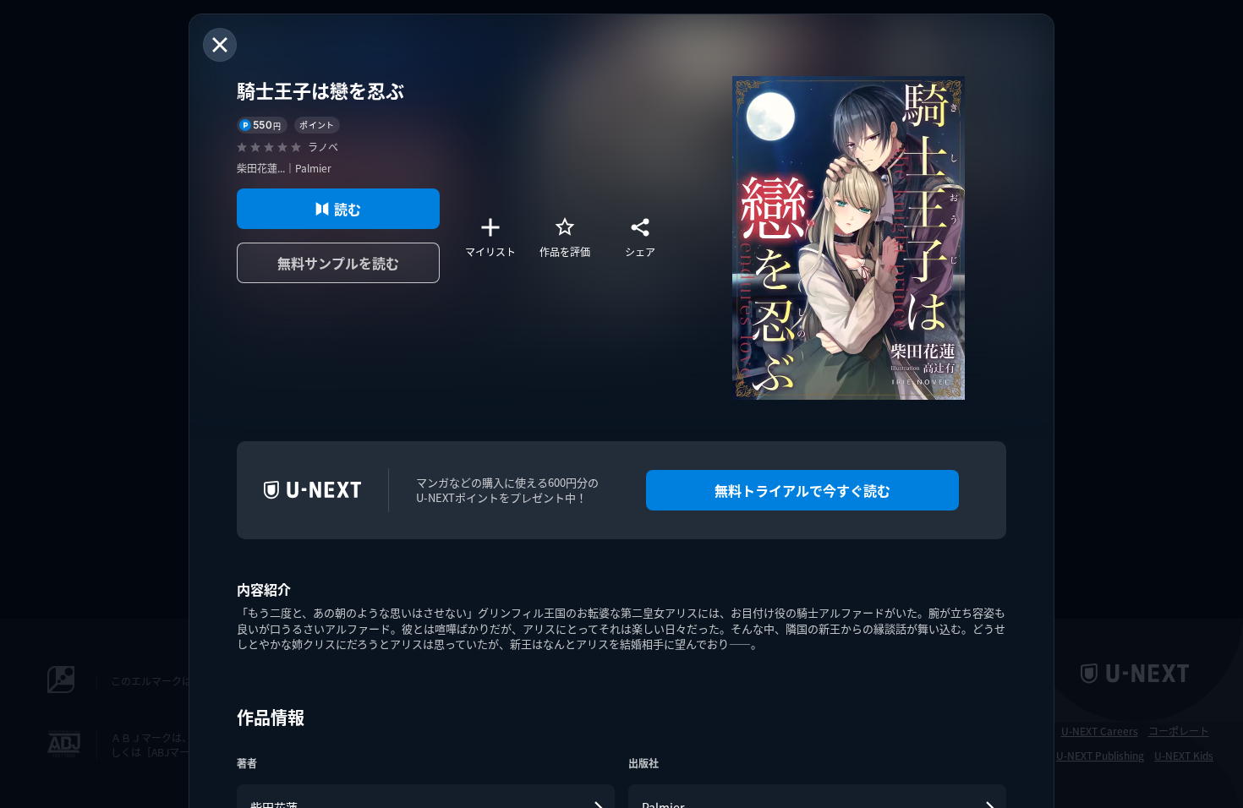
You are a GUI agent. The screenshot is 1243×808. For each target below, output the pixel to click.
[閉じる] (220, 45)
